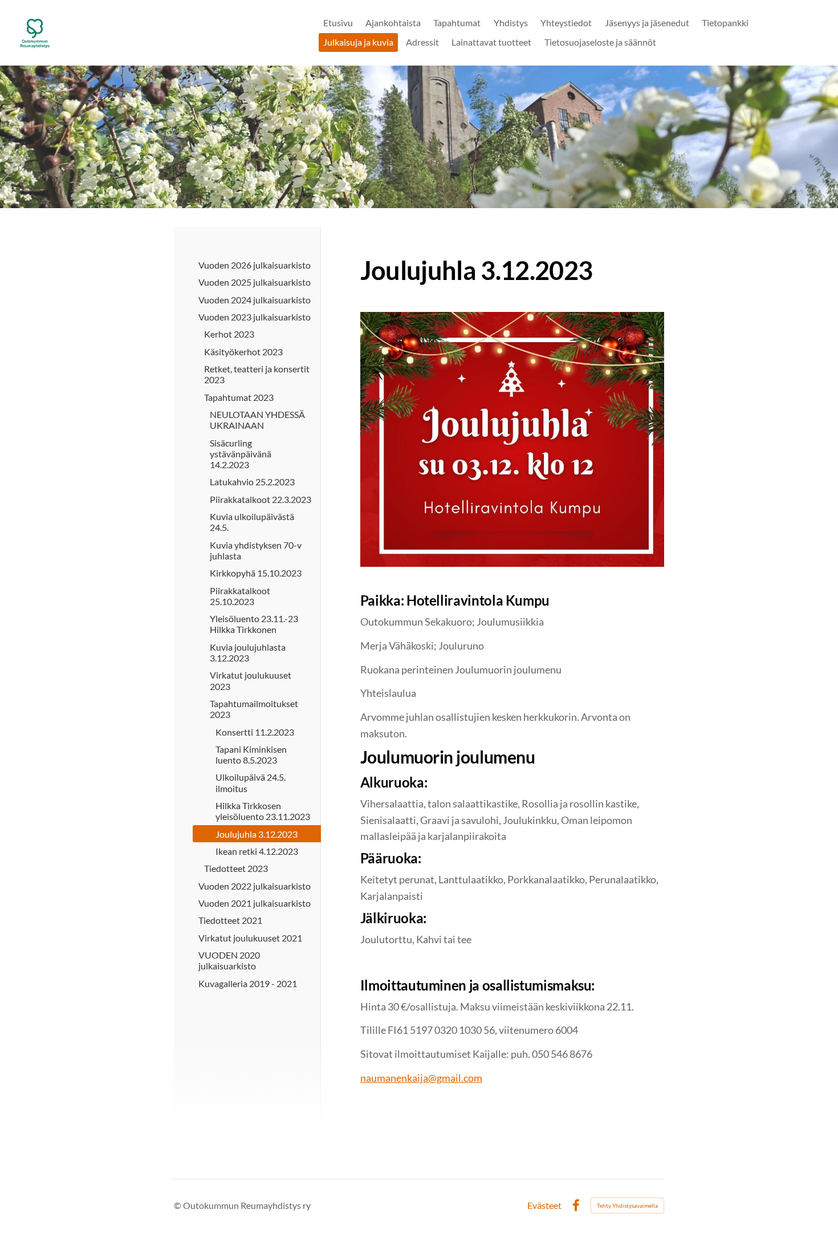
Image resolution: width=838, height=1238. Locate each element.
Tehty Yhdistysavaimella (627, 1205)
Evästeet (544, 1205)
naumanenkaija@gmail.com (421, 1077)
